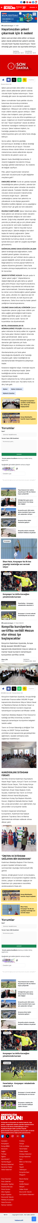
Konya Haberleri (19, 623)
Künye (21, 1181)
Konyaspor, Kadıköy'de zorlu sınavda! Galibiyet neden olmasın (25, 1104)
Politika (22, 1141)
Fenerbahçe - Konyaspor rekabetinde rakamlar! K (25, 604)
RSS (6, 1215)
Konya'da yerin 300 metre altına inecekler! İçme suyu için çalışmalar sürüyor (26, 512)
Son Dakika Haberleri (26, 1194)
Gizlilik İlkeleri (24, 1184)
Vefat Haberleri (6, 1170)
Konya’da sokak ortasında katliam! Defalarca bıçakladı (27, 531)
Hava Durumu (6, 1202)
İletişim (21, 1187)
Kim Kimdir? (5, 1159)
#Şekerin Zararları (8, 393)
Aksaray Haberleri (7, 1164)
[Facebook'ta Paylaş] (8, 80)
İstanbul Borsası (7, 1187)
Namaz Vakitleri (6, 1205)
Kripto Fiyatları (6, 1194)
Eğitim (3, 1157)
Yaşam (21, 1167)
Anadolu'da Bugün (8, 25)
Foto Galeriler (6, 1181)
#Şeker (5, 389)
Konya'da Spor (24, 1172)
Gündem (4, 1141)
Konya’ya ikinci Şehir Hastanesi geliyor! (24, 521)
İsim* (3, 431)
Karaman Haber (6, 1167)
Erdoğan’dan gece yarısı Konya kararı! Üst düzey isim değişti (25, 502)
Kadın (21, 1164)
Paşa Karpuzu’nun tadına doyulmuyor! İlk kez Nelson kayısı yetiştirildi (27, 492)
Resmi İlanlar (23, 1179)
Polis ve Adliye (24, 1146)
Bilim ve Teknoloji (25, 1162)
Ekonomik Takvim (7, 1197)
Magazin (22, 1175)
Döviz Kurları (5, 1189)
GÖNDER (19, 454)
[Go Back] (34, 1219)
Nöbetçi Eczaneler (7, 1200)
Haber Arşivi (23, 1189)
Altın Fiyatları (5, 1192)
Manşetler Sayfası (7, 1184)
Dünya (21, 1144)
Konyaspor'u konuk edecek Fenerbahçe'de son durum (27, 614)
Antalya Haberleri (25, 1154)
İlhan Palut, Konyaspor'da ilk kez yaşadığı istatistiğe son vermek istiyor (17, 564)
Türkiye (3, 1154)
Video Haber (23, 1151)
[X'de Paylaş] (14, 80)
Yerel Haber (23, 1149)
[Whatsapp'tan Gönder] (19, 80)
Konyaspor (5, 1144)
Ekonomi (4, 1149)
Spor (21, 1159)
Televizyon (23, 1170)
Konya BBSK (5, 1146)
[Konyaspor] (19, 548)
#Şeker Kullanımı (16, 389)
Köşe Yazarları (6, 1179)
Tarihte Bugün (6, 1162)
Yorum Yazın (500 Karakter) (10, 438)
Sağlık (17, 25)
